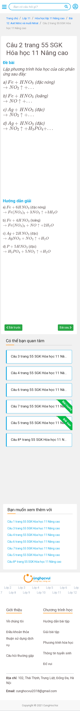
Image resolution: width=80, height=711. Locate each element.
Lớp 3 (21, 587)
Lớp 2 (7, 587)
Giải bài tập (51, 632)
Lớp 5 (49, 587)
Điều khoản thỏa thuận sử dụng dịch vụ (19, 638)
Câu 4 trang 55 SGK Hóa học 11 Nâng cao (33, 535)
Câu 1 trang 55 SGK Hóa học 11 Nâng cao (33, 521)
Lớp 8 (12, 592)
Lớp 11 (57, 592)
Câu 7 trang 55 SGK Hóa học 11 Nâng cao (33, 548)
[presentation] (21, 82)
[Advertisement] (39, 165)
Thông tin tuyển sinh (57, 653)
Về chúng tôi (15, 621)
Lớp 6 (63, 587)
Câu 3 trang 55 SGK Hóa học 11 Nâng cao (33, 528)
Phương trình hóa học (58, 643)
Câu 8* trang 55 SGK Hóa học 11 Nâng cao (34, 561)
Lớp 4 (35, 587)
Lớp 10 (41, 592)
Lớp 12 (72, 592)
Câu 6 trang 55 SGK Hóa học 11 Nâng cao (33, 541)
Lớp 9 (26, 592)
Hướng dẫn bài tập (56, 621)
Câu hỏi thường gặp (20, 656)
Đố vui (47, 664)
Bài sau (65, 327)
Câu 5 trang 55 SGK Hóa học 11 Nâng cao (33, 555)
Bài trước (14, 327)
